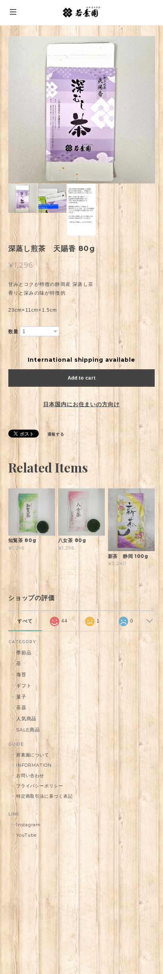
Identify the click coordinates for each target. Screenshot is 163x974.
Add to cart (82, 378)
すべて (25, 621)
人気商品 (26, 718)
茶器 (21, 707)
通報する (56, 434)
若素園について (32, 755)
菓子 (21, 697)
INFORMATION (34, 765)
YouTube (26, 835)
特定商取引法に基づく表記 (44, 796)
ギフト (24, 686)
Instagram (28, 824)
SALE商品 (28, 730)
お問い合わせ (30, 775)
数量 (13, 331)
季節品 (24, 653)
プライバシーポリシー (40, 786)
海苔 (21, 674)
